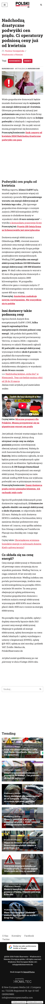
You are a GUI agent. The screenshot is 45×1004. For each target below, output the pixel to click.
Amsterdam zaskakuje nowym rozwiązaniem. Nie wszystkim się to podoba (21, 300)
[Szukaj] (41, 5)
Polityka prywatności (19, 1002)
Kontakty (16, 935)
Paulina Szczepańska (14, 51)
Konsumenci (15, 61)
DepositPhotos (29, 972)
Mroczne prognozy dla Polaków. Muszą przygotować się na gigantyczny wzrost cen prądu (20, 423)
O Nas (5, 935)
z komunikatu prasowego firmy (26, 222)
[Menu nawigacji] (4, 5)
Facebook (29, 935)
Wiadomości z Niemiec (12, 54)
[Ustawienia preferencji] (42, 753)
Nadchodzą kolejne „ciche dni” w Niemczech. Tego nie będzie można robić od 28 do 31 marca (22, 377)
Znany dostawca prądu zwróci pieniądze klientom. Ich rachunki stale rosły (22, 489)
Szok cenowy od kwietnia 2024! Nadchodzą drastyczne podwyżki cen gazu (22, 136)
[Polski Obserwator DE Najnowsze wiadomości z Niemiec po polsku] (22, 5)
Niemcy (27, 61)
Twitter (6, 939)
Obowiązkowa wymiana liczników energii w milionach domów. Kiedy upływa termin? (22, 544)
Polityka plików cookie (35, 1002)
